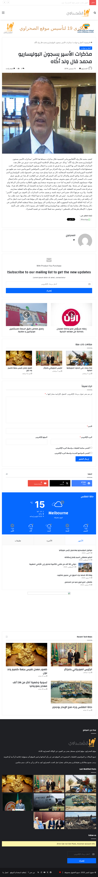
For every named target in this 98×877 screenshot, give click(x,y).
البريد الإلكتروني (86, 437)
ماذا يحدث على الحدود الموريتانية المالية (79, 369)
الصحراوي (70, 235)
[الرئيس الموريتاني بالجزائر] (49, 358)
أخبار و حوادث (78, 42)
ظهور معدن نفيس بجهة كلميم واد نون (20, 369)
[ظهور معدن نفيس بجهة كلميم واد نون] (19, 358)
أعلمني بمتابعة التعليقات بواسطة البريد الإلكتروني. (72, 448)
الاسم (89, 426)
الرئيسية (87, 42)
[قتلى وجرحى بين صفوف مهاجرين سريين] (80, 820)
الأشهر (80, 540)
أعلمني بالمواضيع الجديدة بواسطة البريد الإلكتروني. (72, 453)
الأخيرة (49, 540)
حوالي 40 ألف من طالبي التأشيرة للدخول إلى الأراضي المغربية (52, 564)
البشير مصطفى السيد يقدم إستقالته (78, 557)
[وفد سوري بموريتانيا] (49, 820)
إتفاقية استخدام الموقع (18, 872)
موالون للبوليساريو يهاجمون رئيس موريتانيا (75, 550)
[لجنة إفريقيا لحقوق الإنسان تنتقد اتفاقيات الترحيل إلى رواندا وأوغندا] (49, 802)
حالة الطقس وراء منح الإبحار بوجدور (75, 3)
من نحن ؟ (31, 872)
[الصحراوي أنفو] (78, 12)
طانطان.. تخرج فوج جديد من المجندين (78, 582)
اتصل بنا (5, 872)
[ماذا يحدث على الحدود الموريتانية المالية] (79, 358)
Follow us (92, 835)
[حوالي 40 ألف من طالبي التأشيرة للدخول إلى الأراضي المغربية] (85, 567)
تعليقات (18, 540)
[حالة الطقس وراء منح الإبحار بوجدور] (71, 692)
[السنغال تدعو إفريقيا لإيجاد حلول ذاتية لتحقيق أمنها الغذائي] (17, 802)
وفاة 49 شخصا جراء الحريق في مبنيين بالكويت (74, 575)
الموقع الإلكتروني (41, 437)
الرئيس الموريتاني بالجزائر (53, 368)
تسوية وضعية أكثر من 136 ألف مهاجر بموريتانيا (30, 684)
